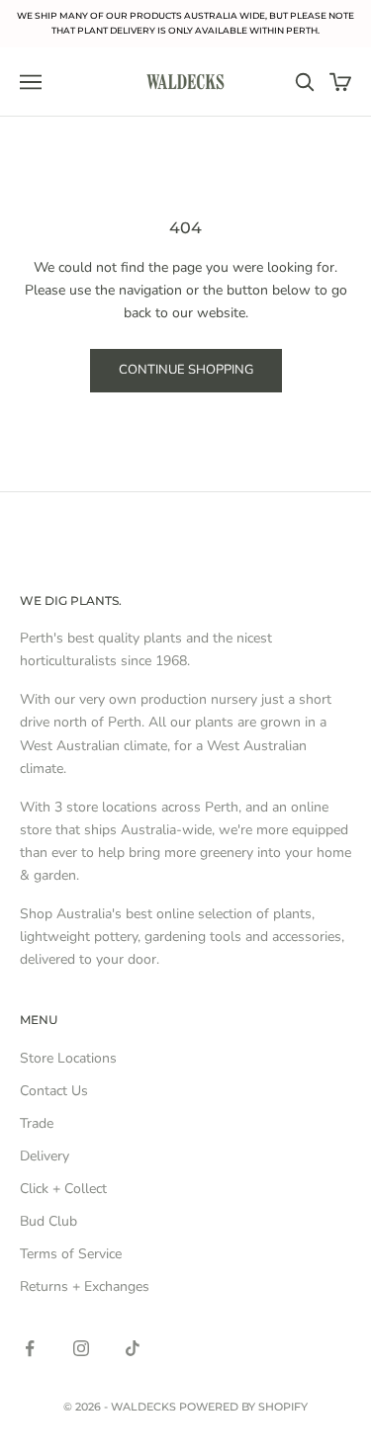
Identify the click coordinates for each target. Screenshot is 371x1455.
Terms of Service (71, 1253)
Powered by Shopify (243, 1406)
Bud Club (48, 1221)
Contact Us (54, 1090)
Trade (36, 1123)
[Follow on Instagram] (81, 1348)
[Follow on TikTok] (132, 1348)
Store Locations (68, 1058)
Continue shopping (186, 370)
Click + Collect (63, 1188)
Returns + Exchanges (84, 1286)
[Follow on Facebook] (30, 1348)
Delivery (44, 1156)
